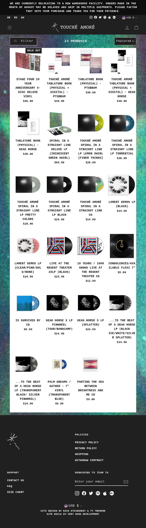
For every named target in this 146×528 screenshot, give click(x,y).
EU (15, 17)
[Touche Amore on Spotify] (98, 493)
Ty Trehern (97, 511)
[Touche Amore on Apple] (105, 493)
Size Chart (15, 492)
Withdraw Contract (89, 460)
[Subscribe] (126, 482)
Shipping (81, 454)
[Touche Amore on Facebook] (84, 493)
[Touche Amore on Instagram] (77, 493)
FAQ (9, 486)
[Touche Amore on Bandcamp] (112, 493)
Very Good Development (83, 514)
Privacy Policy (86, 442)
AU (22, 17)
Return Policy (86, 448)
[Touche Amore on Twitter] (91, 493)
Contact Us (15, 480)
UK (9, 17)
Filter (26, 41)
